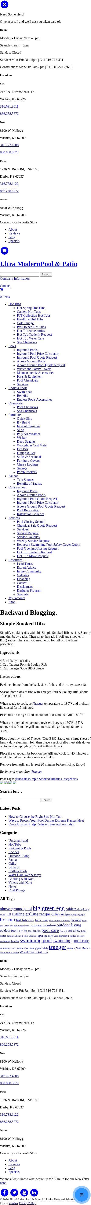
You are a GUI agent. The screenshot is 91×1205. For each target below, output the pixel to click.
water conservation (9, 952)
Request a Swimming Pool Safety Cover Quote (48, 544)
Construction (17, 487)
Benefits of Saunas (29, 483)
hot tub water (41, 920)
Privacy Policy (27, 1203)
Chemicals (15, 403)
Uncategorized (18, 840)
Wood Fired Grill (31, 952)
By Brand (23, 422)
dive (79, 909)
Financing (23, 579)
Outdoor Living (18, 856)
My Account (16, 598)
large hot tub (10, 925)
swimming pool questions (12, 948)
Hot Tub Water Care (30, 338)
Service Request (28, 533)
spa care (48, 935)
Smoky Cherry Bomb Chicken (22, 936)
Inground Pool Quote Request (37, 357)
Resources (15, 560)
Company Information (15, 278)
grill (8, 914)
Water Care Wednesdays (24, 875)
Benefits (22, 395)
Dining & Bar (26, 453)
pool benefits (34, 930)
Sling (20, 430)
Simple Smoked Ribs (43, 779)
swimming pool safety (37, 948)
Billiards (14, 867)
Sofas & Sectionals (29, 457)
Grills (12, 863)
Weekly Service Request (33, 541)
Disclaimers (25, 586)
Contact (5, 286)
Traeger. (36, 771)
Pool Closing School (30, 521)
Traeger (38, 703)
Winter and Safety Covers (34, 369)
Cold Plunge (25, 323)
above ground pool (16, 908)
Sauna (12, 859)
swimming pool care (71, 940)
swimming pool (36, 940)
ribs (59, 779)
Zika (45, 952)
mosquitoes (23, 925)
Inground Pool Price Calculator (37, 353)
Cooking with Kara (21, 879)
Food (2, 914)
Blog (11, 237)
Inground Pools (27, 350)
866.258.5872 (9, 113)
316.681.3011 (9, 106)
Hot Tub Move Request (32, 556)
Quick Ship (24, 418)
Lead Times (25, 563)
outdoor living (69, 925)
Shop (11, 602)
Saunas (13, 476)
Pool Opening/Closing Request (37, 548)
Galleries (23, 575)
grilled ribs (22, 779)
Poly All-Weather (28, 434)
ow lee (23, 930)
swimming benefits (9, 941)
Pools (12, 346)
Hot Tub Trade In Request (34, 334)
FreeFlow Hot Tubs (30, 319)
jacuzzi (75, 920)
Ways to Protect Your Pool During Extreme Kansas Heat (46, 820)
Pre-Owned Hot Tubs (31, 327)
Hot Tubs (14, 304)
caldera (71, 909)
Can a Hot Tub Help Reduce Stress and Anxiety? (41, 824)
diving (86, 909)
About (12, 229)
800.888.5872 (9, 152)
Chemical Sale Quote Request (37, 525)
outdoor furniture (43, 925)
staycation (64, 935)
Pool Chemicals (27, 380)
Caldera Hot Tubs (29, 311)
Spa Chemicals (27, 342)
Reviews (14, 233)
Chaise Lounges (28, 464)
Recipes (13, 852)
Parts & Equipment (29, 376)
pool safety (73, 930)
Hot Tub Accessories (31, 330)
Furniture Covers (28, 460)
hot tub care (25, 920)
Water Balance (83, 948)
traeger (57, 946)
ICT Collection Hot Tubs (33, 315)
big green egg (49, 908)
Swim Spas (24, 392)
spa (40, 935)
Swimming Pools (19, 848)
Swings (22, 468)
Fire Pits (22, 449)
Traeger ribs (70, 779)
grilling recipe (37, 914)
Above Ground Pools (31, 361)
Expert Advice (26, 567)
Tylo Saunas (25, 479)
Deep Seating (26, 441)
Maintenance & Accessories (35, 373)
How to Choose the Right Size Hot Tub (34, 816)
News (12, 886)
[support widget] (81, 1195)
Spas (56, 936)
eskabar (13, 1203)
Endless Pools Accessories (34, 399)
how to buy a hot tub (59, 920)
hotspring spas (78, 914)
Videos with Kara (20, 882)
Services (22, 384)
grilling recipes (60, 914)
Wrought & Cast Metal (32, 445)
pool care (50, 930)
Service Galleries (28, 537)
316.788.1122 (9, 183)
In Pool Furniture (28, 426)
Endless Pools (17, 388)
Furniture (14, 415)
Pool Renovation (28, 510)
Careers (22, 583)
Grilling (18, 914)
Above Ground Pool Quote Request (41, 365)
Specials (13, 241)
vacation (71, 948)
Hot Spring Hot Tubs (31, 308)
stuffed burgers (77, 936)
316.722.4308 (9, 145)
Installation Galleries (30, 514)
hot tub (7, 919)
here (3, 1183)
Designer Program (29, 590)
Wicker (21, 437)
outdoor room (9, 931)
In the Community (29, 571)
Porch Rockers (27, 472)
